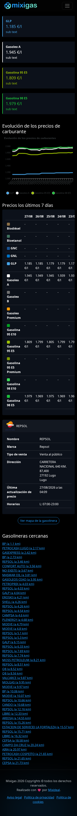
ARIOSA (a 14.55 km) (16, 718)
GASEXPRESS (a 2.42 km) (19, 553)
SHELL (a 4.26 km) (14, 602)
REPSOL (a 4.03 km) (15, 588)
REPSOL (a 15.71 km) (16, 732)
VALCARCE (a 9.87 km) (17, 678)
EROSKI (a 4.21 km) (15, 597)
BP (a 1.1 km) (11, 544)
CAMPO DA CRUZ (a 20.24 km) (23, 745)
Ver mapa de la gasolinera (38, 521)
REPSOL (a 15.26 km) (16, 723)
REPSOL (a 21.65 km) (16, 758)
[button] (10, 193)
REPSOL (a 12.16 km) (16, 709)
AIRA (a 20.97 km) (14, 749)
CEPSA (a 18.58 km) (15, 740)
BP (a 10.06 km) (13, 691)
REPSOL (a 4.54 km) (15, 611)
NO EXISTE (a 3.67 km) (17, 571)
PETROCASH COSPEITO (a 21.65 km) (27, 754)
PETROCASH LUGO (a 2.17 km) (23, 548)
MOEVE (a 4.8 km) (14, 629)
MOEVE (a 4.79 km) (15, 624)
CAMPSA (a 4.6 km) (15, 615)
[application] (38, 165)
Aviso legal (14, 797)
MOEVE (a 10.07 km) (16, 696)
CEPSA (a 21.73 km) (15, 763)
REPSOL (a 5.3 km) (15, 638)
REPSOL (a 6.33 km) (15, 647)
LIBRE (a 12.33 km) (15, 714)
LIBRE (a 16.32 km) (15, 736)
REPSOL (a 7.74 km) (15, 656)
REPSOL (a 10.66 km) (16, 700)
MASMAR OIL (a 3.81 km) (19, 575)
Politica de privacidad (39, 797)
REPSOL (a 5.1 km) (15, 633)
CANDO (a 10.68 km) (16, 705)
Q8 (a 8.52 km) (12, 669)
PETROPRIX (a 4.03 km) (18, 584)
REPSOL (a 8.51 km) (15, 664)
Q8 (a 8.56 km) (12, 673)
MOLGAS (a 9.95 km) (16, 682)
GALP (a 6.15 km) (14, 642)
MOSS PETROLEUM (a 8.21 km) (23, 660)
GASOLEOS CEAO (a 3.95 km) (22, 579)
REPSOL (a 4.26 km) (15, 606)
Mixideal (54, 790)
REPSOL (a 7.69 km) (15, 651)
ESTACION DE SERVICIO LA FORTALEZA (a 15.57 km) (38, 727)
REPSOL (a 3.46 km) (15, 562)
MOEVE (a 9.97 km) (15, 687)
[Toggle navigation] (67, 6)
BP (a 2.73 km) (12, 557)
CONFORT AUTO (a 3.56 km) (21, 566)
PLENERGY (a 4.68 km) (17, 620)
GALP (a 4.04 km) (14, 593)
